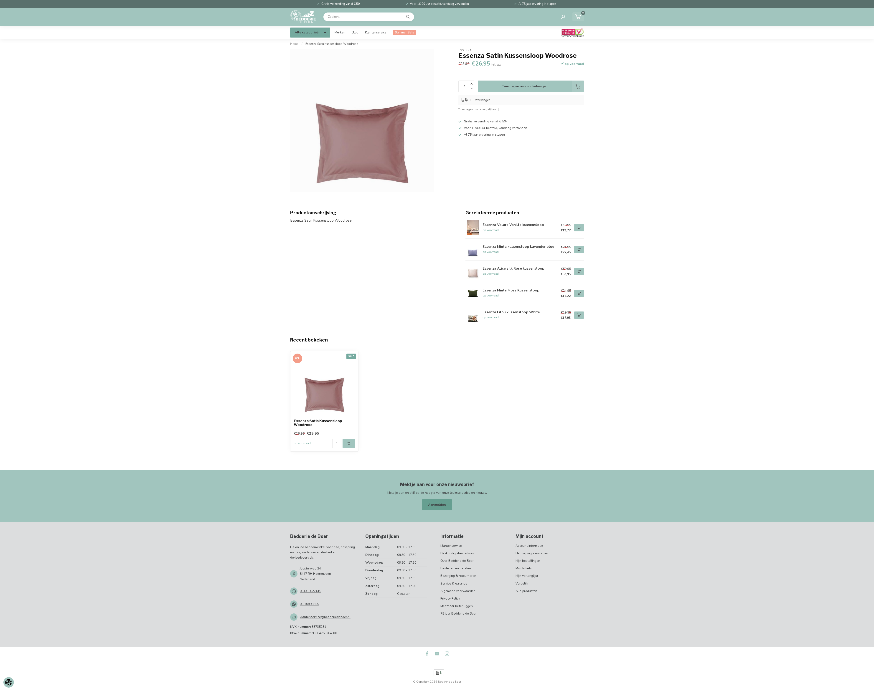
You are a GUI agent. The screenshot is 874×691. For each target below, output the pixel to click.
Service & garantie (453, 583)
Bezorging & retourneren (458, 576)
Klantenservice (375, 32)
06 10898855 (309, 604)
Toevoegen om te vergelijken (477, 109)
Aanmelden (437, 505)
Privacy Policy (450, 598)
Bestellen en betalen (455, 568)
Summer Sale (404, 32)
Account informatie (529, 546)
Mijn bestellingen (528, 561)
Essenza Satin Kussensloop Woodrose (331, 44)
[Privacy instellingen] (8, 682)
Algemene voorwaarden (457, 591)
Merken (340, 32)
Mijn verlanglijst (527, 576)
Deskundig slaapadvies (457, 553)
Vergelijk (522, 583)
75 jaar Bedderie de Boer (458, 613)
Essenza (465, 50)
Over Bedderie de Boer (457, 561)
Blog (355, 32)
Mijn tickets (524, 568)
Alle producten (526, 591)
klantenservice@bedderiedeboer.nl (325, 617)
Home (294, 44)
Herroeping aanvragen (532, 553)
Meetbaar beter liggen (456, 606)
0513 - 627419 (310, 591)
